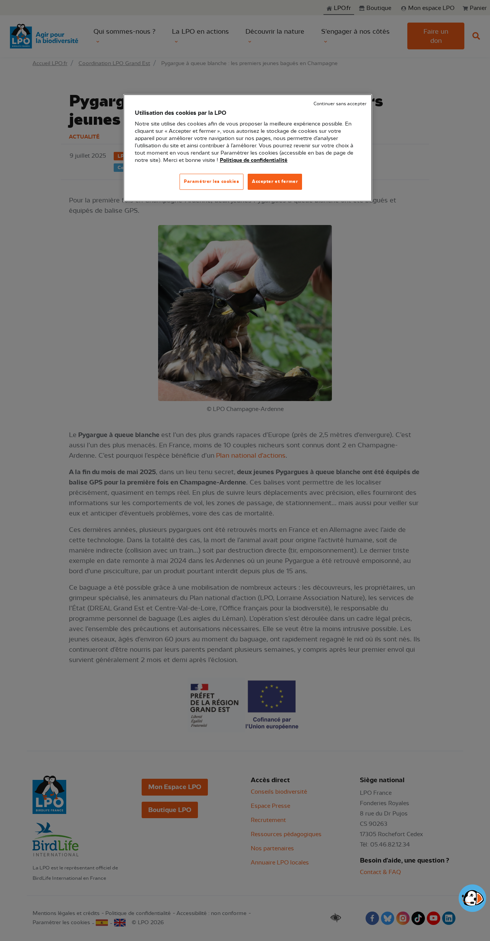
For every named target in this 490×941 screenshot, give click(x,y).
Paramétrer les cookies (211, 181)
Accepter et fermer (275, 181)
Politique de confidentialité (253, 160)
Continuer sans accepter (340, 103)
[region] (247, 148)
